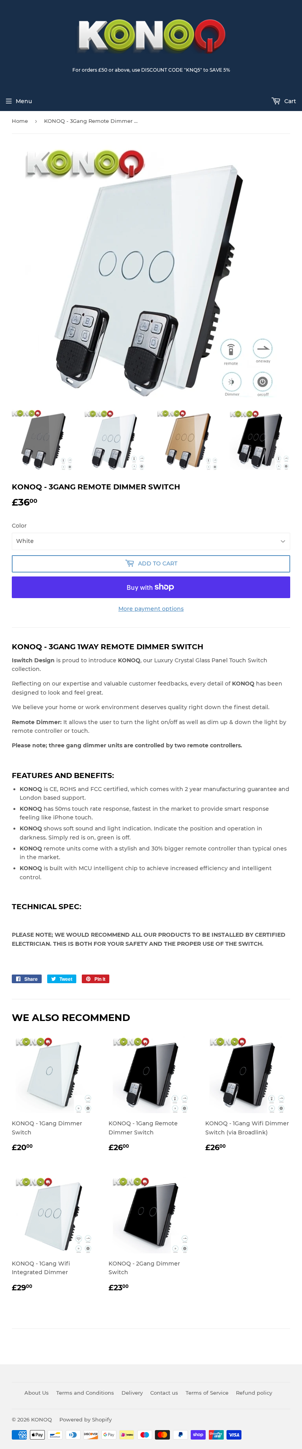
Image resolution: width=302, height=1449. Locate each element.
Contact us (164, 1393)
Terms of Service (207, 1393)
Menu (24, 101)
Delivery (132, 1393)
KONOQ (41, 1419)
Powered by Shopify (85, 1419)
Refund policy (254, 1393)
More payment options (151, 608)
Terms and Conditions (85, 1393)
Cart (289, 101)
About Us (36, 1393)
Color (19, 525)
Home (20, 121)
